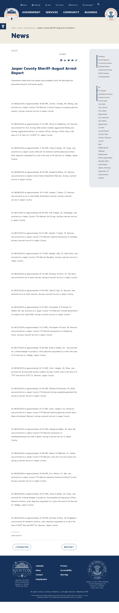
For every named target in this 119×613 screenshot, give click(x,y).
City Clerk (102, 104)
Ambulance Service (105, 94)
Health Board (103, 148)
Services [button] (52, 12)
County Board (103, 131)
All (99, 87)
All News (101, 56)
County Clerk (103, 134)
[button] (3, 26)
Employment (41, 579)
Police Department (105, 158)
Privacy (63, 566)
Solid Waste (102, 164)
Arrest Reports (29, 28)
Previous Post (22, 547)
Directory (74, 5)
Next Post (68, 547)
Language (88, 5)
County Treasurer (104, 138)
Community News (105, 63)
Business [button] (91, 12)
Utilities (101, 178)
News (24, 5)
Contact (60, 5)
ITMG (86, 592)
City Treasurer (103, 118)
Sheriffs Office (103, 161)
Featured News (104, 66)
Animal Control (103, 97)
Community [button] (71, 12)
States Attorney (104, 168)
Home (13, 28)
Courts (100, 141)
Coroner (101, 128)
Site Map (64, 575)
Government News (105, 70)
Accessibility (66, 570)
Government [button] (31, 12)
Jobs (49, 5)
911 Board (102, 91)
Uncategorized (103, 77)
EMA (100, 144)
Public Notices (103, 73)
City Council (102, 107)
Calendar (36, 5)
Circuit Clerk (102, 101)
